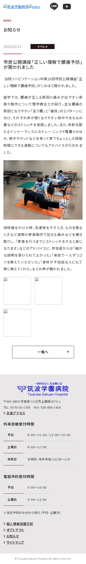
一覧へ (43, 351)
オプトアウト (15, 530)
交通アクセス (15, 413)
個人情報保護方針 (19, 523)
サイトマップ (15, 542)
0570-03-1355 (20, 407)
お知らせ (12, 536)
